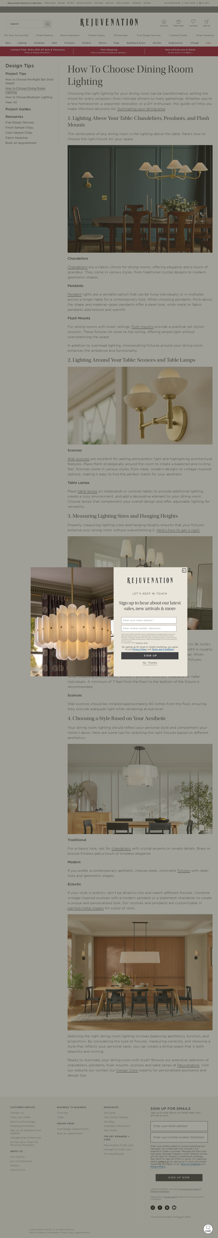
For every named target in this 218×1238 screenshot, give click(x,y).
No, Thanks (150, 663)
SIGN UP (149, 655)
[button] (208, 1229)
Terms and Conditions (163, 649)
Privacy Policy (139, 649)
